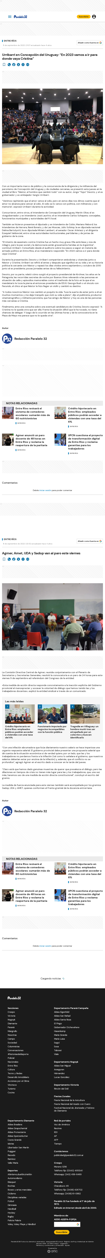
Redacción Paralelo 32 (30, 339)
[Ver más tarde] (4, 65)
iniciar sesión (45, 490)
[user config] (94, 16)
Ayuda (67, 1245)
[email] (23, 64)
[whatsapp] (9, 64)
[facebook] (13, 64)
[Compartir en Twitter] (18, 64)
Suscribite (83, 16)
